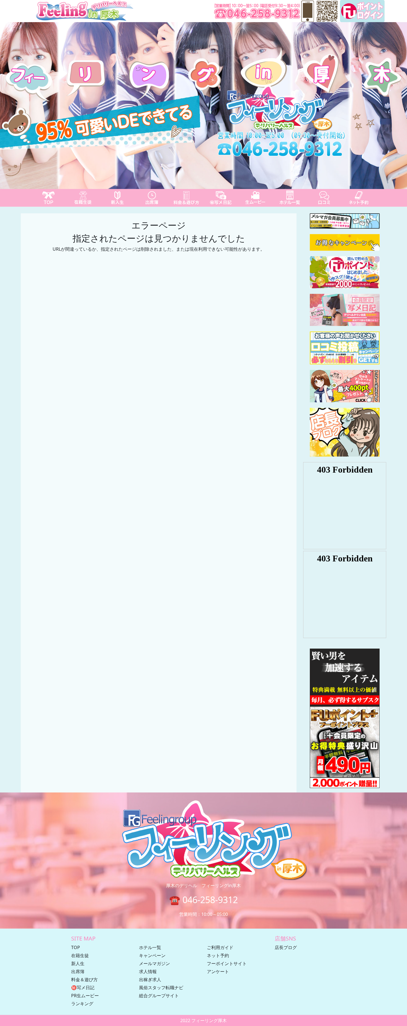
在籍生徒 (80, 955)
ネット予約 (218, 955)
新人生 (77, 963)
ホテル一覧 (150, 947)
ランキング (82, 1004)
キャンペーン (152, 955)
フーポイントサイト (227, 963)
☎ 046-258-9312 (203, 900)
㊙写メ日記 (82, 987)
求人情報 (148, 971)
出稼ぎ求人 (150, 979)
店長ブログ (286, 947)
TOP (75, 947)
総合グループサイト (159, 996)
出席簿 (77, 971)
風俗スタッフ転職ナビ (161, 987)
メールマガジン (154, 963)
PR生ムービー (85, 996)
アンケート (218, 971)
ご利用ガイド (220, 947)
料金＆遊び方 (84, 979)
